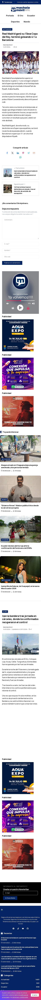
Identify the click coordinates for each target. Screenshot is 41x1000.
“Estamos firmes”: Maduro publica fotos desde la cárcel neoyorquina (20, 506)
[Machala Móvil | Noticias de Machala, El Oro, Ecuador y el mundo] (20, 9)
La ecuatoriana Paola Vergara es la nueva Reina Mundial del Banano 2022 (18, 967)
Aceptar (35, 995)
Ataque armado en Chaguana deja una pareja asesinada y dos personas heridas (19, 466)
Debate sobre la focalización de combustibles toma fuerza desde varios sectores (19, 948)
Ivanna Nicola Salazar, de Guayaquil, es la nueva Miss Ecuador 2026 (20, 587)
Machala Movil (7, 45)
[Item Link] (20, 448)
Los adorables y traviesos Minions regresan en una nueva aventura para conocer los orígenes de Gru (19, 958)
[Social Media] (13, 928)
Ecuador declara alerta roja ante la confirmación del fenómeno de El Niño (16, 547)
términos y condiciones (20, 997)
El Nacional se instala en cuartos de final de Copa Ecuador (18, 939)
